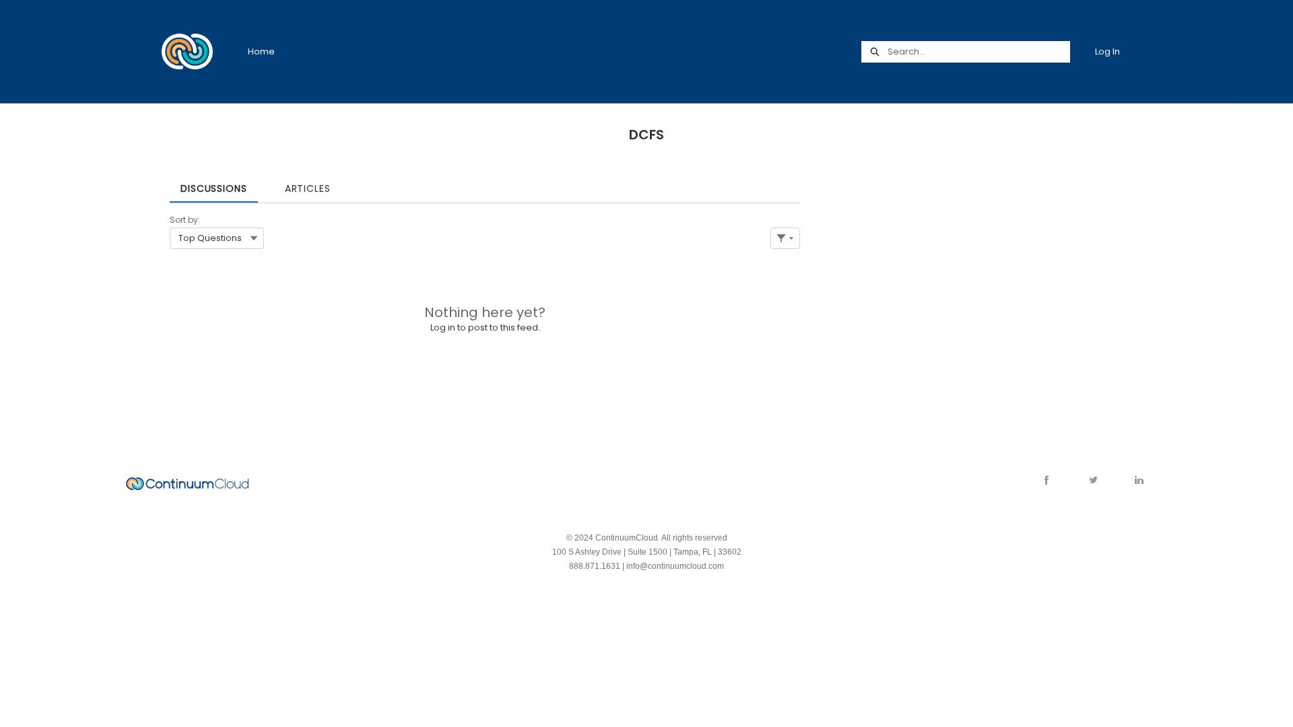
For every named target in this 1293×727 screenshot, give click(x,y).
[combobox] (978, 52)
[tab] (214, 184)
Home (261, 51)
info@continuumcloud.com (675, 566)
